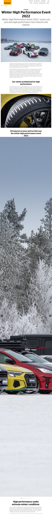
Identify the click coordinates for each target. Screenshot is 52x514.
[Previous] (1, 316)
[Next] (50, 316)
